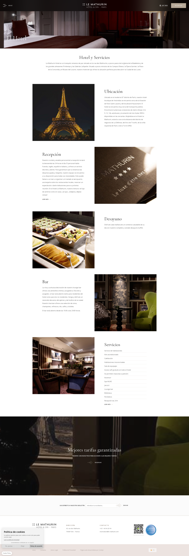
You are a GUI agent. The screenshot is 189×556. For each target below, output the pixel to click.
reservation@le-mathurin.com (109, 532)
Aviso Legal (54, 550)
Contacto (43, 550)
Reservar (98, 462)
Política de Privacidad (69, 550)
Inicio (34, 550)
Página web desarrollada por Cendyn (92, 550)
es (154, 550)
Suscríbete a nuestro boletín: (72, 505)
